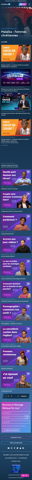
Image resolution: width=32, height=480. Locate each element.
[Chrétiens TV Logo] (5, 4)
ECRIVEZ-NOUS (16, 461)
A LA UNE (4, 42)
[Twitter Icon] (17, 448)
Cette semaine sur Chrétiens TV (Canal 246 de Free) (13, 87)
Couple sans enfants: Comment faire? (11, 211)
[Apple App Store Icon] (20, 448)
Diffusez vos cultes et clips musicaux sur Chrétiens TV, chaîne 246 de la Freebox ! (15, 89)
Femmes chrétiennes (7, 368)
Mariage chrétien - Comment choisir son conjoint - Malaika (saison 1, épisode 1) (15, 65)
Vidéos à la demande (16, 443)
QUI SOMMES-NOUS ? (11, 458)
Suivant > (24, 396)
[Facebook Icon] (14, 448)
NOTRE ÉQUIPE (23, 458)
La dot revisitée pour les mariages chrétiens (13, 278)
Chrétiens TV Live (16, 437)
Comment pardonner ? (7, 233)
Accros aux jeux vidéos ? (8, 256)
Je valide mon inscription (11, 430)
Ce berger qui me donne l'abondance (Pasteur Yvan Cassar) (15, 114)
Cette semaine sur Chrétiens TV (16, 477)
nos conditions (22, 426)
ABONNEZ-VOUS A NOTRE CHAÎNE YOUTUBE (16, 455)
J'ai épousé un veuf (6, 391)
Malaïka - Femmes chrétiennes (8, 63)
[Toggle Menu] (29, 4)
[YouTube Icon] (8, 448)
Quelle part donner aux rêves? (9, 188)
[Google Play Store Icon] (23, 448)
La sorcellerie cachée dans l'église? (11, 346)
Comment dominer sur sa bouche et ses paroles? (15, 301)
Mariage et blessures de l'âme (9, 165)
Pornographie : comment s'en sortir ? (11, 323)
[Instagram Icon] (11, 448)
